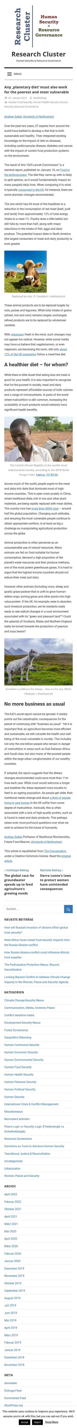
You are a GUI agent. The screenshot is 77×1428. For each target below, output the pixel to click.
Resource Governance (26, 106)
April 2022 (10, 1194)
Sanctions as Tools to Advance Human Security (34, 1146)
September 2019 (14, 1290)
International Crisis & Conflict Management (31, 1104)
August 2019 (12, 1298)
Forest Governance (16, 1030)
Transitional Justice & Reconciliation (27, 1153)
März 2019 (11, 1335)
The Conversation (55, 851)
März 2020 (11, 1246)
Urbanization (12, 1168)
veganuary (17, 334)
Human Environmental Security (24, 1060)
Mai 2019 (10, 1320)
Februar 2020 (12, 1253)
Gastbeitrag (39, 98)
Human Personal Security (20, 1082)
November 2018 (14, 1365)
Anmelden (10, 1383)
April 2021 (10, 1216)
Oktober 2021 (12, 1209)
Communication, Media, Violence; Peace (29, 1008)
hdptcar (40, 474)
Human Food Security (20, 102)
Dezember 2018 (14, 1357)
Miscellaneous (13, 1111)
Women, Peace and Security (21, 1176)
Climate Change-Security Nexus (24, 1000)
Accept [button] (24, 1422)
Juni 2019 (10, 1313)
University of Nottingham (38, 116)
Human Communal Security (21, 1045)
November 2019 (14, 1275)
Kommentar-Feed (15, 1398)
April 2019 (10, 1327)
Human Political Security (19, 1089)
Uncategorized (13, 1161)
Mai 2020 (10, 1231)
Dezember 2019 (14, 1268)
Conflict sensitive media (19, 1015)
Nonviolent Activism (17, 1119)
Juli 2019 (10, 1305)
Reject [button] (37, 1422)
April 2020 (10, 1238)
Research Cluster (38, 54)
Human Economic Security (21, 1052)
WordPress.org (13, 1405)
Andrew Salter (13, 116)
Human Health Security (46, 102)
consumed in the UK (31, 190)
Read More (51, 1422)
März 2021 (11, 1224)
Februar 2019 (12, 1342)
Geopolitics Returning (17, 1037)
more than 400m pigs (45, 508)
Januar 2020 (12, 1261)
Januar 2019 (12, 1350)
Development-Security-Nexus (22, 1022)
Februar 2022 (12, 1201)
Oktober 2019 (12, 1283)
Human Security (14, 1097)
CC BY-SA (52, 474)
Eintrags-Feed (12, 1390)
